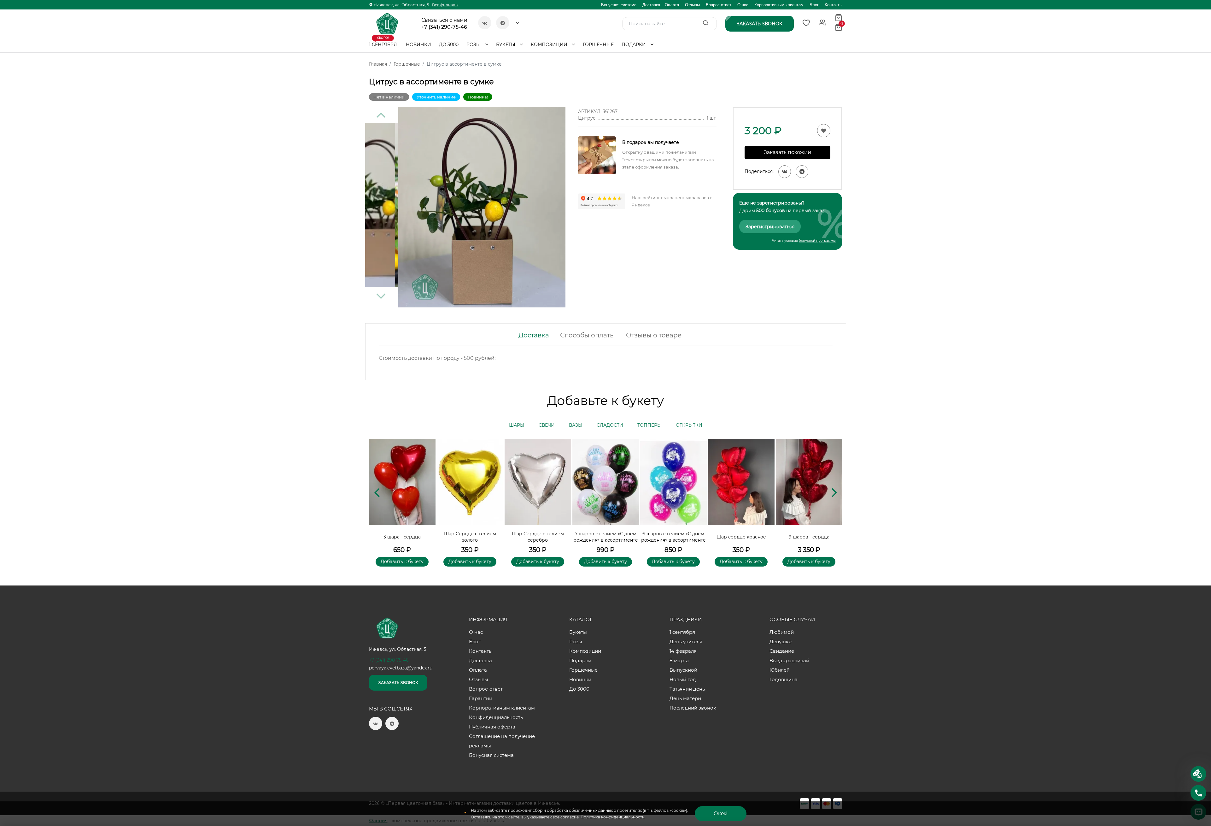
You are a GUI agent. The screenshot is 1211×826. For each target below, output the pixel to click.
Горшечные (598, 44)
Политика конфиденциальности (613, 817)
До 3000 (449, 44)
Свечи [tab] (547, 425)
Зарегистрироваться (770, 226)
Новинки (418, 44)
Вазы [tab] (575, 425)
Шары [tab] (516, 425)
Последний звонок (693, 708)
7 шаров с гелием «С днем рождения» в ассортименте (605, 537)
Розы (474, 44)
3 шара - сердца (402, 537)
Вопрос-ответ (718, 5)
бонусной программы (817, 241)
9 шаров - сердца (809, 537)
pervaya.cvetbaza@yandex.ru (400, 668)
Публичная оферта (492, 727)
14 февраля (683, 651)
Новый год (683, 679)
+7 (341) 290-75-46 (444, 27)
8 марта (679, 660)
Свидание (781, 651)
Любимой (781, 632)
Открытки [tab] (689, 425)
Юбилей (779, 670)
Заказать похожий (787, 152)
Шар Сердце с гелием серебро (538, 537)
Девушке (780, 642)
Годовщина (783, 679)
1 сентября (383, 42)
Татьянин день (687, 689)
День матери (685, 698)
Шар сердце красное (741, 537)
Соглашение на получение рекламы (502, 741)
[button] (834, 492)
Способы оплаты (587, 335)
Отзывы (692, 5)
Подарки (634, 44)
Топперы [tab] (649, 425)
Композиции (550, 44)
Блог (814, 5)
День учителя (686, 642)
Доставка (651, 5)
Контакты (833, 5)
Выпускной (683, 670)
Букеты (506, 44)
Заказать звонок (398, 682)
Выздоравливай (789, 660)
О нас (742, 5)
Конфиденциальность (496, 717)
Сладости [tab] (610, 425)
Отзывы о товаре (654, 335)
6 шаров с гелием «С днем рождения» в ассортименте (673, 537)
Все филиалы (445, 5)
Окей (721, 814)
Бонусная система (618, 5)
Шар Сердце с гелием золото (470, 537)
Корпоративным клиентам (779, 5)
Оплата (672, 5)
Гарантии (480, 698)
